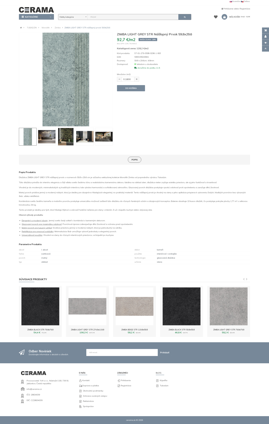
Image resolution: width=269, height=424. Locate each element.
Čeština (247, 1)
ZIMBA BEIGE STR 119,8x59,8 (134, 329)
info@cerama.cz (34, 389)
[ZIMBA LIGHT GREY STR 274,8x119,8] (87, 305)
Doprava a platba (90, 385)
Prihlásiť (164, 352)
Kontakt (86, 380)
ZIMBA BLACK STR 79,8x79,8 (40, 329)
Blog (158, 373)
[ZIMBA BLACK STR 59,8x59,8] (181, 305)
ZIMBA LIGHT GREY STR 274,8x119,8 (87, 329)
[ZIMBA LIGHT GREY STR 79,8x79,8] (229, 305)
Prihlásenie (228, 8)
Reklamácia (88, 401)
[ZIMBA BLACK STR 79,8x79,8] (40, 305)
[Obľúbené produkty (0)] (215, 17)
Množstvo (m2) (124, 74)
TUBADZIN (32, 28)
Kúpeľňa (163, 380)
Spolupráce (88, 406)
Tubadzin (164, 385)
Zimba (58, 28)
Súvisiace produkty (33, 279)
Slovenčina (236, 1)
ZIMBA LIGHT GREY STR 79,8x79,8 (228, 329)
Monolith (46, 28)
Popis (135, 159)
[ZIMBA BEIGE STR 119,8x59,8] (134, 305)
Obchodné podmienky (93, 391)
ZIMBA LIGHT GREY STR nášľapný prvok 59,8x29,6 (87, 28)
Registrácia (245, 8)
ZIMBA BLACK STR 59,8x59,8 (182, 329)
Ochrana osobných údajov (95, 396)
